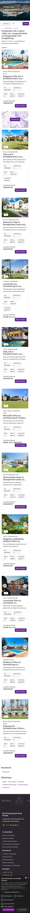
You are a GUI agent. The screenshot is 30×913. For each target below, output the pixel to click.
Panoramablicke (23, 785)
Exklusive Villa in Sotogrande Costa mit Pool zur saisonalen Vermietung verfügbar (14, 223)
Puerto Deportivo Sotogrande (11, 865)
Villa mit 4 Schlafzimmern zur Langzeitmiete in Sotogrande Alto (12, 353)
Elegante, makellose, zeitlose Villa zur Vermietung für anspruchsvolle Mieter (14, 540)
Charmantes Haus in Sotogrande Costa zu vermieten (13, 478)
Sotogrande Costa (7, 860)
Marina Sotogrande (8, 862)
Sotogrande (5, 772)
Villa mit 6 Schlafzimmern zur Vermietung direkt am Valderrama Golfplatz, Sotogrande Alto (14, 155)
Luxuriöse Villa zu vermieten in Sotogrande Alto (12, 601)
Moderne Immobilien (8, 835)
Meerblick (21, 782)
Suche (26, 23)
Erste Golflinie (12, 782)
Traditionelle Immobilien (9, 841)
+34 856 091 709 (7, 875)
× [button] (28, 877)
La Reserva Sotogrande (9, 854)
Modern (4, 782)
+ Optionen (5, 23)
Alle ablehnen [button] (22, 909)
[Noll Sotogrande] (9, 2)
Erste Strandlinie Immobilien (10, 844)
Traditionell (5, 787)
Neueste (4, 47)
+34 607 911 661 (7, 872)
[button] (25, 52)
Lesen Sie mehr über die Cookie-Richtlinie (18, 889)
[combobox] (26, 878)
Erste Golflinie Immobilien (10, 847)
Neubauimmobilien (8, 838)
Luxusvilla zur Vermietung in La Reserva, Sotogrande (13, 285)
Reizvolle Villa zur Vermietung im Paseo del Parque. (14, 417)
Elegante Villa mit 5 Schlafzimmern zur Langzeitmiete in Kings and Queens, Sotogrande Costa (14, 77)
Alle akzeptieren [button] (8, 909)
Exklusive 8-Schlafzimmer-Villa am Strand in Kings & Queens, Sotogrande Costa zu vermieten (14, 727)
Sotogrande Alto (7, 857)
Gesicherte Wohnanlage (9, 785)
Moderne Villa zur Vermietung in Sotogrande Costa (12, 663)
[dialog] (15, 894)
